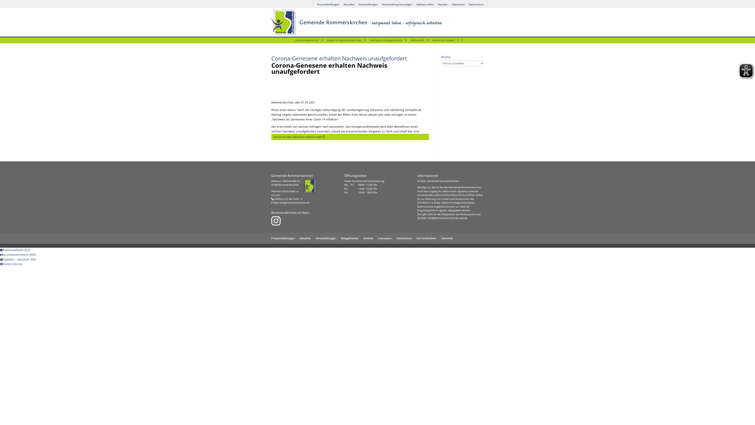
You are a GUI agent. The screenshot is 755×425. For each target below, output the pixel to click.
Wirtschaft (417, 40)
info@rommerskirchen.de (294, 202)
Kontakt (442, 4)
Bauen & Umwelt (444, 40)
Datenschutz (476, 4)
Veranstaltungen (368, 4)
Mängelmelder (350, 238)
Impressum (458, 4)
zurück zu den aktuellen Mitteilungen (298, 137)
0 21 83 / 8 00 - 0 (293, 199)
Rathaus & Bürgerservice (386, 40)
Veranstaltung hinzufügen (397, 4)
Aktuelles (349, 4)
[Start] (290, 41)
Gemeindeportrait (307, 40)
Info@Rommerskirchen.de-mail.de (447, 218)
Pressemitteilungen (328, 4)
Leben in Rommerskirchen (344, 40)
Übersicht (447, 238)
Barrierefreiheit (426, 238)
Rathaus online (425, 4)
